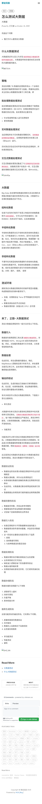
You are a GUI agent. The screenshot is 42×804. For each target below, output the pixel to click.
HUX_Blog (19, 792)
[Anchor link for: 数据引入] (12, 332)
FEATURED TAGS (8, 726)
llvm (20, 731)
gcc (11, 749)
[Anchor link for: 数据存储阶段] (15, 580)
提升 (10, 745)
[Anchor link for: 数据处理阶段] (15, 552)
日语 (24, 735)
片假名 (31, 735)
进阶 (16, 760)
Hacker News (19, 775)
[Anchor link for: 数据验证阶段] (15, 466)
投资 (10, 742)
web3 (24, 763)
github (21, 742)
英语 (16, 745)
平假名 (18, 735)
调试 (10, 760)
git (15, 742)
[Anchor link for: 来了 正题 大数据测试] (30, 318)
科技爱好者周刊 (31, 775)
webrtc (31, 763)
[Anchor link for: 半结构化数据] (16, 227)
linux (10, 763)
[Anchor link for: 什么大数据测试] (20, 51)
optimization (19, 749)
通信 (21, 760)
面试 (28, 738)
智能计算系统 (7, 756)
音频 (27, 760)
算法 (21, 756)
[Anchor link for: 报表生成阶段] (15, 609)
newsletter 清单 (7, 775)
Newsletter (12, 731)
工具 (4, 742)
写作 (33, 742)
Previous (11, 684)
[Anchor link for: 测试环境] (13, 283)
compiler (35, 738)
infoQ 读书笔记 (7, 778)
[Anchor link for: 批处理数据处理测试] (23, 100)
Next (31, 685)
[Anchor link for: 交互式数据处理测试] (23, 158)
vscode (17, 763)
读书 (4, 760)
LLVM (10, 735)
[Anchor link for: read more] (15, 663)
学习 (16, 752)
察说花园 (6, 3)
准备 (4, 752)
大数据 (11, 11)
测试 (4, 11)
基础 (4, 731)
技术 (27, 752)
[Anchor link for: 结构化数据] (14, 207)
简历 (15, 756)
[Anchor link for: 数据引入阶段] (15, 520)
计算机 (34, 756)
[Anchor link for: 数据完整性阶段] (17, 501)
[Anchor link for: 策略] (8, 81)
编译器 (27, 731)
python (34, 731)
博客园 (16, 778)
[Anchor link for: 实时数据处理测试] (21, 129)
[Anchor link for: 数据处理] (12, 355)
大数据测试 (8, 668)
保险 (33, 749)
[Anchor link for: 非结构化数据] (16, 256)
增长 (10, 752)
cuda (4, 738)
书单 (27, 742)
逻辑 (21, 745)
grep (4, 763)
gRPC (5, 749)
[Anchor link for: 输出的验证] (14, 378)
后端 (4, 745)
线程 (27, 756)
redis (27, 749)
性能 (21, 752)
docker (36, 745)
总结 (37, 735)
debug (34, 760)
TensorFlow (13, 738)
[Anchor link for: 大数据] (10, 187)
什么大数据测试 (10, 672)
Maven (28, 745)
